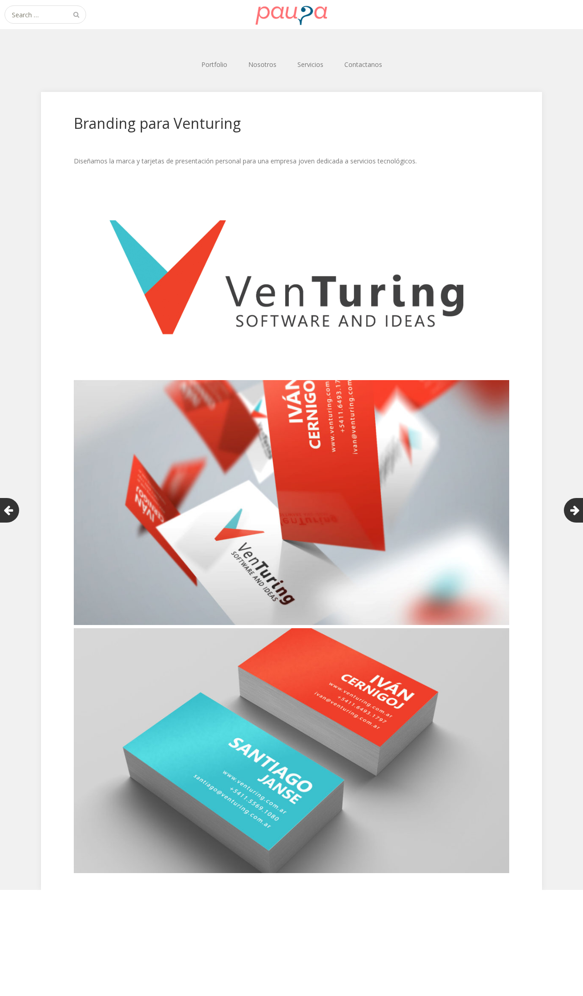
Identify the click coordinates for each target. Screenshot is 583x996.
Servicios (310, 64)
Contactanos (363, 64)
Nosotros (262, 64)
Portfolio (214, 64)
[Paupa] (291, 14)
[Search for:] (45, 14)
